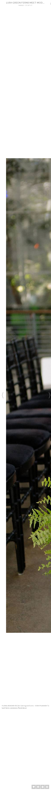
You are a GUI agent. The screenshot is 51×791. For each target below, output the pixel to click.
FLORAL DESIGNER (8, 705)
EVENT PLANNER (41, 705)
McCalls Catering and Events (24, 706)
